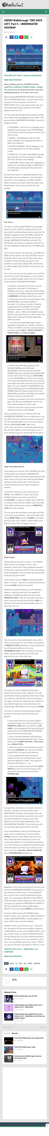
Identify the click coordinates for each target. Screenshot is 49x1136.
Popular (7, 1033)
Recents (15, 1033)
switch (30, 963)
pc (16, 963)
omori (13, 32)
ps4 (20, 963)
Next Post (42, 1027)
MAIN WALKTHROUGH (13, 80)
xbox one (37, 963)
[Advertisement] (24, 1093)
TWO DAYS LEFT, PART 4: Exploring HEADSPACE (22, 76)
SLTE (7, 32)
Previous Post (7, 1027)
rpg (25, 963)
